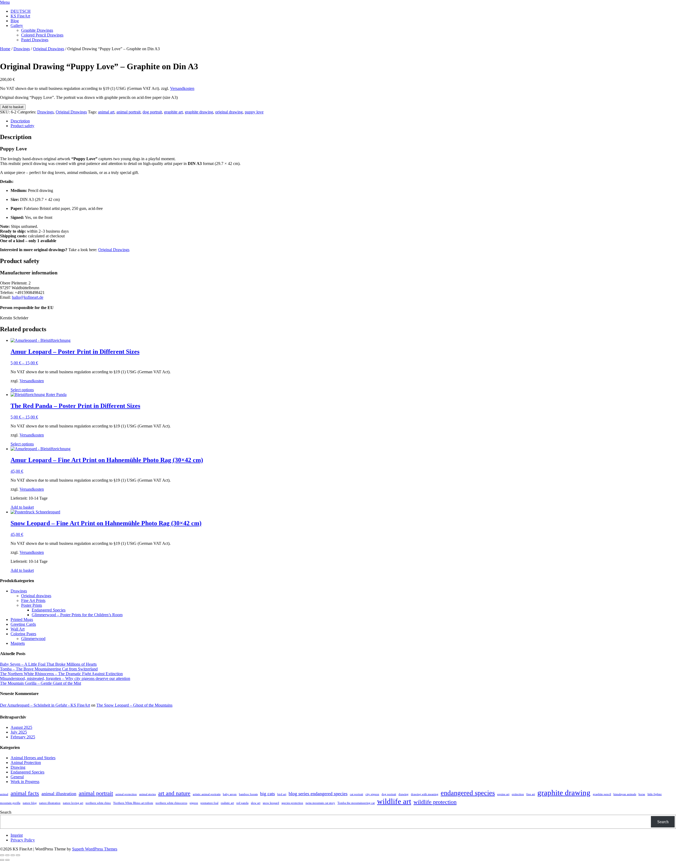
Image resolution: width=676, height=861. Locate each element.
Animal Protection (26, 762)
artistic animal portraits (206, 794)
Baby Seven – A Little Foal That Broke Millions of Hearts (48, 664)
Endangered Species (48, 610)
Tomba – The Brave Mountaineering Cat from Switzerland (49, 669)
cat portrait (356, 794)
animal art (106, 112)
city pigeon (372, 794)
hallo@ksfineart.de (27, 297)
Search (5, 812)
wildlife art (394, 801)
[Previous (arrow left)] (2, 860)
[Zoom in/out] (2, 855)
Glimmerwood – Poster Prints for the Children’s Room (77, 615)
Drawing (18, 767)
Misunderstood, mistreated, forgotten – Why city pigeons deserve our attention (65, 678)
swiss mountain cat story (320, 803)
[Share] (13, 855)
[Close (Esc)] (18, 855)
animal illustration (58, 793)
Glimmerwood (33, 638)
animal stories (147, 794)
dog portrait (152, 112)
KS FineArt (20, 16)
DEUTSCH (21, 11)
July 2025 (19, 732)
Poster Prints (31, 605)
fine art (530, 794)
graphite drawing (199, 112)
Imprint (17, 835)
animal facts (25, 793)
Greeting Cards (23, 624)
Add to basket (13, 107)
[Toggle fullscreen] (7, 855)
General (17, 777)
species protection (292, 803)
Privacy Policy (23, 840)
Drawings (21, 49)
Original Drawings (48, 49)
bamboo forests (248, 794)
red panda (242, 803)
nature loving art (73, 803)
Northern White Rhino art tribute (133, 803)
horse (642, 794)
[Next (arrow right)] (7, 860)
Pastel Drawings (34, 40)
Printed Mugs (22, 619)
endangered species (468, 793)
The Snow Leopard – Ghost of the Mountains (134, 705)
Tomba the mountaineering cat (356, 803)
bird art (281, 794)
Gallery (17, 25)
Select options (22, 390)
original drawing (229, 112)
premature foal (209, 803)
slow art (255, 803)
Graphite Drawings (37, 30)
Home (5, 49)
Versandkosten (182, 88)
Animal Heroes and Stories (33, 758)
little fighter (654, 794)
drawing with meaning (424, 794)
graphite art (173, 112)
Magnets (18, 643)
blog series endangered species (318, 793)
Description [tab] (20, 121)
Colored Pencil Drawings (42, 35)
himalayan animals (624, 794)
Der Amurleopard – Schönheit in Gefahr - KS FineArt (45, 705)
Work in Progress (25, 781)
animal (4, 794)
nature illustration (49, 803)
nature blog (30, 803)
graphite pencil (602, 794)
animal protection (126, 794)
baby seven (230, 794)
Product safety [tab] (22, 125)
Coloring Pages (23, 634)
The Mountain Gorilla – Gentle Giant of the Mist (40, 683)
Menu (5, 2)
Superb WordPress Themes (94, 849)
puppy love (254, 112)
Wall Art (18, 629)
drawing (403, 794)
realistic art (227, 803)
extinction (518, 794)
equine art (503, 794)
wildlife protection (435, 802)
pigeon (194, 803)
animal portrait (128, 112)
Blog (15, 21)
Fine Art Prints (33, 600)
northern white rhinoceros (171, 803)
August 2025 (21, 727)
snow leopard (271, 803)
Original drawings (36, 595)
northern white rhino (98, 803)
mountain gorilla (10, 803)
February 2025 (23, 737)
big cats (267, 793)
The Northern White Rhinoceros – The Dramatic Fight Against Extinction (61, 673)
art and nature (174, 793)
